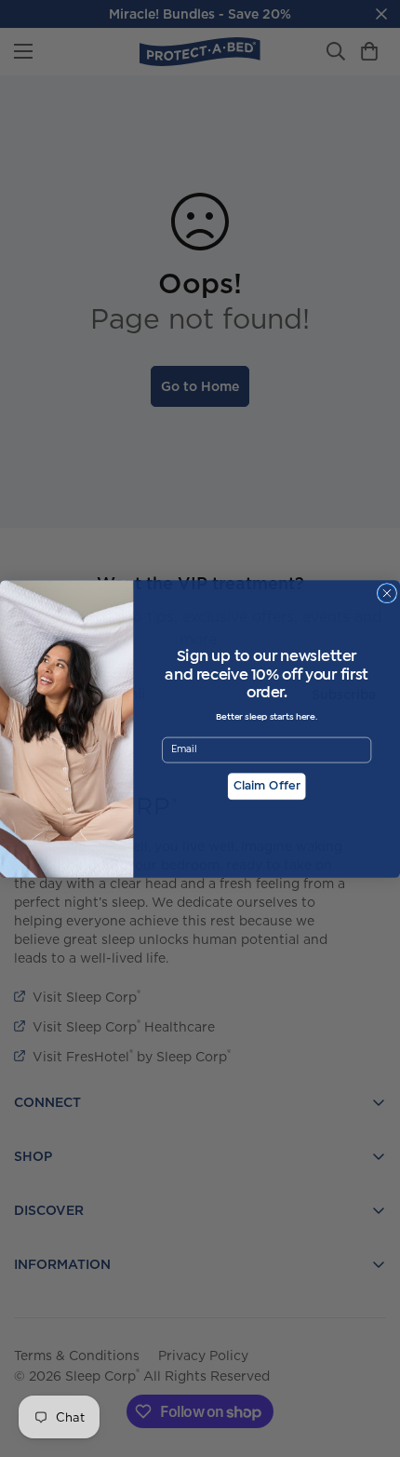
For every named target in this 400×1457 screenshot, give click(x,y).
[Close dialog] (386, 592)
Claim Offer (266, 786)
